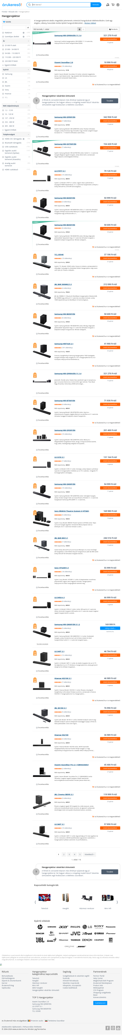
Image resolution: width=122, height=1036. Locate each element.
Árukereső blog (8, 985)
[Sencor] (40, 933)
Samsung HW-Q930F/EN (64, 430)
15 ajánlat (110, 42)
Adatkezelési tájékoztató (11, 1027)
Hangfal (66, 908)
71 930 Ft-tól (110, 400)
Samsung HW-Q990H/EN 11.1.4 (67, 35)
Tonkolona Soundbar (56, 1021)
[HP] (40, 927)
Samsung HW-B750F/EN (64, 400)
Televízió (44, 908)
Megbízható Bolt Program (103, 980)
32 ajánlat (110, 351)
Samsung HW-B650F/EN (64, 225)
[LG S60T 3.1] (43, 832)
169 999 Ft (110, 624)
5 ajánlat (110, 715)
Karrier (4, 983)
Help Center (98, 978)
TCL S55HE (59, 254)
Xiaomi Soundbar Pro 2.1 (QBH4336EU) (71, 765)
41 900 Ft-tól (110, 343)
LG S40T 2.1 (59, 651)
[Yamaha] (99, 933)
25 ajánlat (110, 291)
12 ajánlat (110, 178)
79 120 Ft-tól (110, 171)
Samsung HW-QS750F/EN (65, 144)
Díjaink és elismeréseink (11, 980)
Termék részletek (42, 644)
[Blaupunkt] (99, 940)
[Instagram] (113, 1027)
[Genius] (52, 940)
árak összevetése (110, 39)
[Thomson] (75, 940)
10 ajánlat (110, 742)
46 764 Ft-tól (110, 651)
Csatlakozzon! (100, 1003)
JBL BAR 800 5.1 (61, 538)
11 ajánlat (110, 437)
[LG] (87, 927)
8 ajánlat (110, 464)
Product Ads (98, 985)
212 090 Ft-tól (110, 284)
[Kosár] (113, 4)
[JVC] (75, 933)
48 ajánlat (110, 69)
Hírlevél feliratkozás (71, 980)
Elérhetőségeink (8, 978)
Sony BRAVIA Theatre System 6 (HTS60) (71, 511)
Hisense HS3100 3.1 (62, 678)
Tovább (110, 100)
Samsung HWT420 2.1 (63, 343)
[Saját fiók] (118, 4)
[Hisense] (63, 940)
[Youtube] (118, 1027)
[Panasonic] (111, 927)
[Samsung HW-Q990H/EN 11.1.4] (43, 43)
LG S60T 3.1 (59, 824)
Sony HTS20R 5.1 (61, 568)
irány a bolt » (110, 628)
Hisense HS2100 (61, 735)
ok (28, 27)
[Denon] (87, 940)
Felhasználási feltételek (32, 1027)
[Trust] (87, 933)
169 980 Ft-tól (110, 511)
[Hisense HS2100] (43, 742)
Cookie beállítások (70, 988)
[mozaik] (83, 29)
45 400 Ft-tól (110, 764)
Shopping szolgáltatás (102, 992)
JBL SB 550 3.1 (60, 708)
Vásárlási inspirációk (71, 983)
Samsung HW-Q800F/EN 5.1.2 (67, 624)
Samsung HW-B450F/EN (64, 198)
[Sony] (99, 927)
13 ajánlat (110, 124)
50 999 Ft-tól (110, 198)
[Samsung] (52, 927)
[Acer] (63, 927)
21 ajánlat (110, 205)
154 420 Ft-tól (110, 144)
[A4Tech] (111, 940)
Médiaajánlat (98, 988)
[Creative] (69, 946)
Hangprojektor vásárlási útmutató (58, 96)
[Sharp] (63, 933)
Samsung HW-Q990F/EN (64, 117)
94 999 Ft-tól (110, 484)
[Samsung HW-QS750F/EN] (43, 152)
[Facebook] (108, 1027)
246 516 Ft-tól (110, 538)
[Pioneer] (111, 933)
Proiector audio (37, 1021)
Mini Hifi (107, 908)
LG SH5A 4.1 (59, 597)
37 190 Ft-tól (110, 254)
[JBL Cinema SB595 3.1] (43, 802)
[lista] (79, 29)
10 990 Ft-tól (110, 62)
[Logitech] (52, 933)
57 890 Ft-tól (110, 824)
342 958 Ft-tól (110, 117)
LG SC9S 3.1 (59, 457)
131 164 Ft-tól (110, 457)
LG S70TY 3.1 (60, 171)
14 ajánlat (110, 518)
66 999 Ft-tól (110, 597)
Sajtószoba (6, 988)
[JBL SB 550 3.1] (43, 716)
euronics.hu (110, 631)
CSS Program (98, 990)
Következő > (89, 854)
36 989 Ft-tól (110, 735)
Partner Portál (98, 976)
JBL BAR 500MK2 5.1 (63, 284)
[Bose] (81, 946)
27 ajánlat (110, 772)
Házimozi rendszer (86, 908)
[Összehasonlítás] (108, 4)
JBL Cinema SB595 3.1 (64, 794)
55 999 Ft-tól (110, 567)
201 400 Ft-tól (110, 430)
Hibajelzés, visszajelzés (72, 985)
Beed (95, 995)
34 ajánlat (110, 232)
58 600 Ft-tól (110, 225)
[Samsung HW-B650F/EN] (43, 232)
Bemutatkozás (7, 976)
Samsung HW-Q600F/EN (64, 484)
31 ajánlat (110, 261)
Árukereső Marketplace (102, 983)
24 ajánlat (110, 575)
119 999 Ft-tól (110, 794)
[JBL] (40, 940)
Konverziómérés (99, 997)
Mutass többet (90, 23)
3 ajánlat (110, 604)
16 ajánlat (110, 545)
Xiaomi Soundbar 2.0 (63, 62)
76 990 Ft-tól (110, 708)
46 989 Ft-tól (110, 678)
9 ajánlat (110, 685)
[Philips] (75, 927)
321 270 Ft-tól (110, 35)
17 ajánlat (110, 151)
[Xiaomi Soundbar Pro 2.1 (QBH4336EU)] (43, 772)
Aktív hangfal (37, 988)
